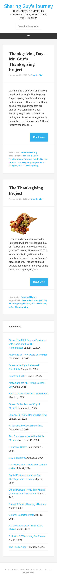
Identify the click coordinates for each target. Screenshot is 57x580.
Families (26, 156)
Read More (39, 137)
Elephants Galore (18, 447)
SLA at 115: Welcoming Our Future (27, 536)
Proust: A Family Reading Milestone (27, 504)
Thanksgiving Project (28, 162)
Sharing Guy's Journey (28, 6)
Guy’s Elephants (17, 457)
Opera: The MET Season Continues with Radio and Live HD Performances (27, 344)
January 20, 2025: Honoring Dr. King (28, 415)
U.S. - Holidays (38, 304)
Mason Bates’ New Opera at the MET (28, 354)
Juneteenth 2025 (17, 376)
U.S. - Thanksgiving (28, 166)
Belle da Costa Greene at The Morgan (28, 393)
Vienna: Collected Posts (21, 515)
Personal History (29, 152)
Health (36, 159)
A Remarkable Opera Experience (26, 425)
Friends (28, 159)
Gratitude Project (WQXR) (34, 300)
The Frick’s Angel (18, 547)
